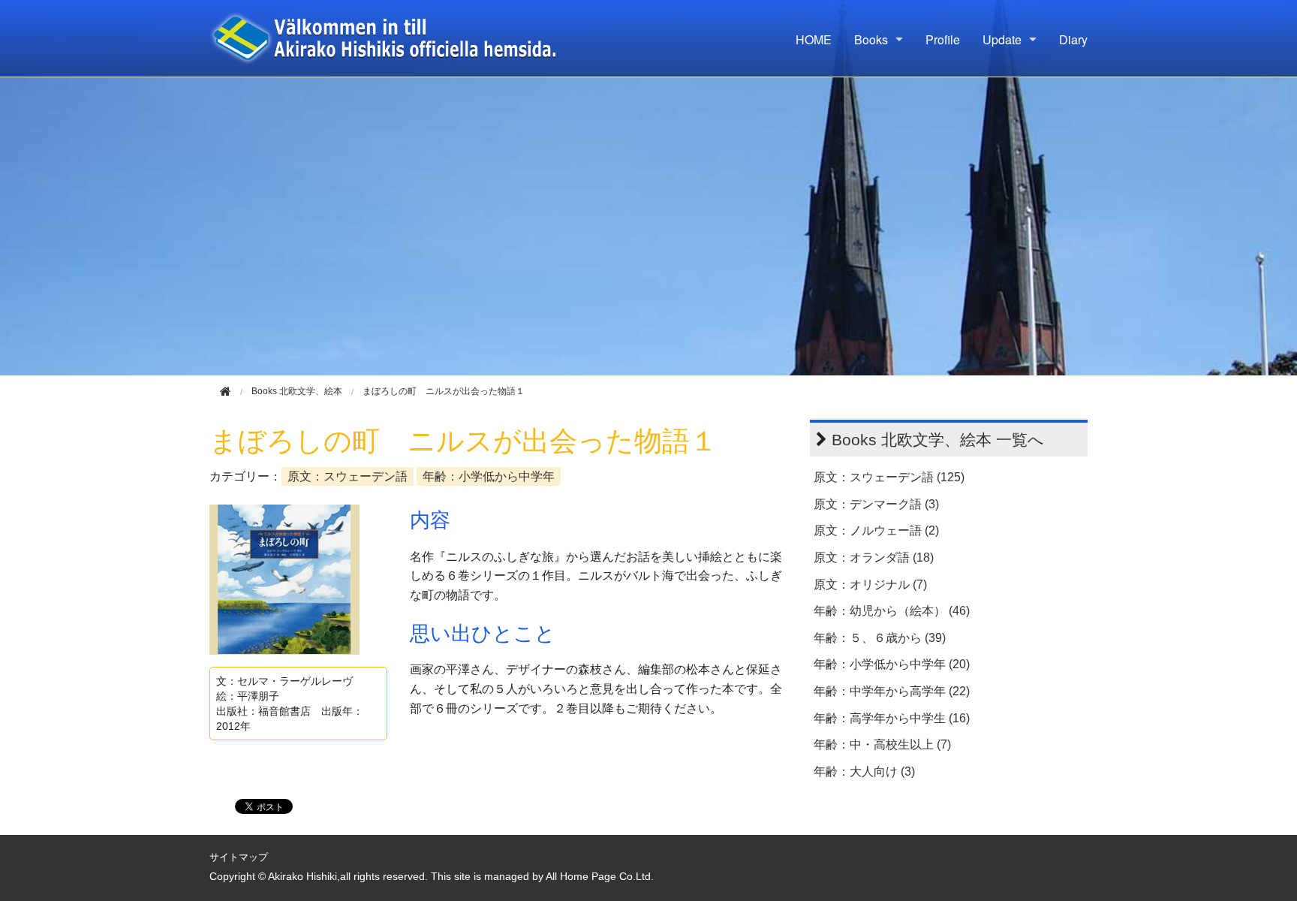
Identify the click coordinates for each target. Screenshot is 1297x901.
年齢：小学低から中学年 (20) (892, 664)
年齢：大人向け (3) (864, 771)
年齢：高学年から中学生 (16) (892, 718)
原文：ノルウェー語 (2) (876, 530)
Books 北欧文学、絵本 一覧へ (938, 439)
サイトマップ (238, 857)
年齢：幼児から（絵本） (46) (892, 610)
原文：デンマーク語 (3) (876, 504)
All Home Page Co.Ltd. (600, 876)
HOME (814, 39)
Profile (942, 39)
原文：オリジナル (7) (870, 584)
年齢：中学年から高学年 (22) (892, 691)
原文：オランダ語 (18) (874, 557)
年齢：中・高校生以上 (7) (882, 744)
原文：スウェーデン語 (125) (889, 477)
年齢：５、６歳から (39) (880, 637)
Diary (1073, 39)
